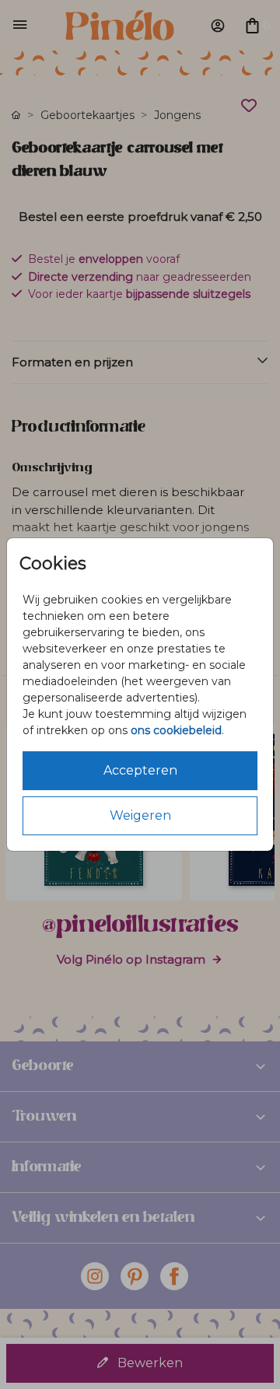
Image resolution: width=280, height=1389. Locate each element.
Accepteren (140, 770)
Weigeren (140, 815)
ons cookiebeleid (176, 730)
